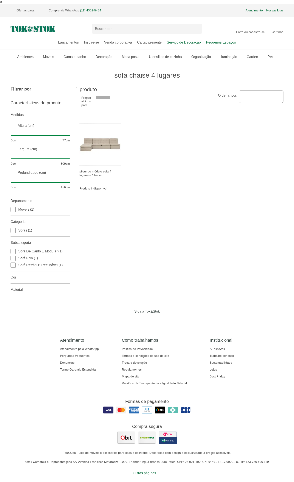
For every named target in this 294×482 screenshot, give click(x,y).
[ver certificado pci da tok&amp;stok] (168, 438)
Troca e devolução (134, 362)
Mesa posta (130, 57)
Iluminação (228, 57)
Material (17, 289)
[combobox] (261, 96)
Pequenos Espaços (221, 42)
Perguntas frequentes (75, 355)
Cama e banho (74, 57)
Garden (252, 57)
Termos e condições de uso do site (145, 355)
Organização (201, 57)
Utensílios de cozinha (165, 57)
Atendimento (254, 10)
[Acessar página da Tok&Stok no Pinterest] (153, 320)
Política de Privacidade (137, 349)
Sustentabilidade (221, 362)
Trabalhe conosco (222, 355)
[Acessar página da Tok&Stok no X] (165, 320)
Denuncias (67, 362)
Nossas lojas (274, 10)
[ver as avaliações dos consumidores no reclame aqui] (147, 438)
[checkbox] (13, 209)
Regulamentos (132, 369)
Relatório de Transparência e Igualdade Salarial (154, 383)
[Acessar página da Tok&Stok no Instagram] (141, 320)
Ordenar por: (227, 95)
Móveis (48, 57)
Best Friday (217, 376)
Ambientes (25, 57)
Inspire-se (91, 42)
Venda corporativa (118, 42)
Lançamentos (68, 42)
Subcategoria (21, 242)
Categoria (18, 222)
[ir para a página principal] (33, 29)
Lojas (213, 369)
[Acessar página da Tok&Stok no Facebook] (128, 320)
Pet (270, 57)
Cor (13, 277)
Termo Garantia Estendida (78, 369)
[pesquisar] (196, 28)
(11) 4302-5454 (90, 10)
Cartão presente (149, 42)
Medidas (17, 115)
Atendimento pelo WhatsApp (79, 349)
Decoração (104, 57)
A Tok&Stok (217, 349)
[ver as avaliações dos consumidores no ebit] (126, 438)
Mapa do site (130, 376)
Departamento (21, 201)
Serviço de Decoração (184, 42)
